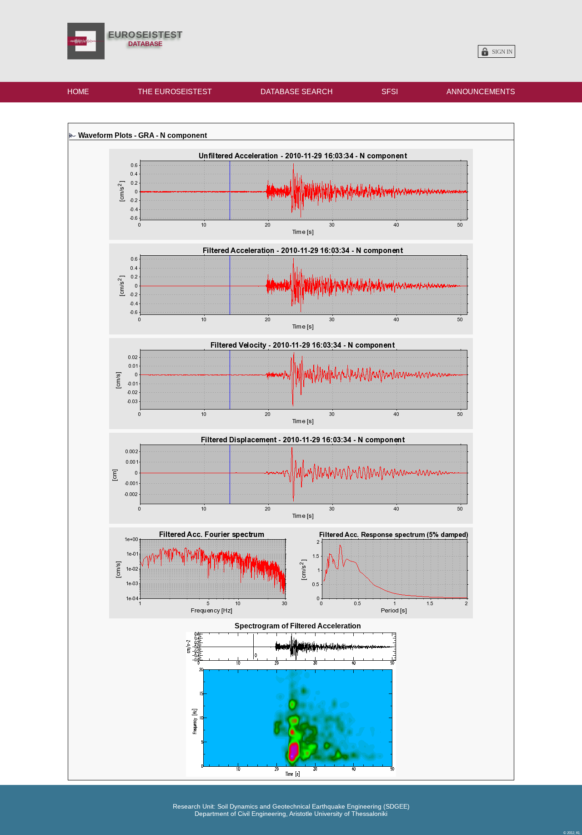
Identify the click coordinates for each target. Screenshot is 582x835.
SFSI (389, 92)
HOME (78, 92)
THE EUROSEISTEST (175, 92)
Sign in (502, 52)
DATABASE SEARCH (297, 92)
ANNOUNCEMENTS (481, 92)
